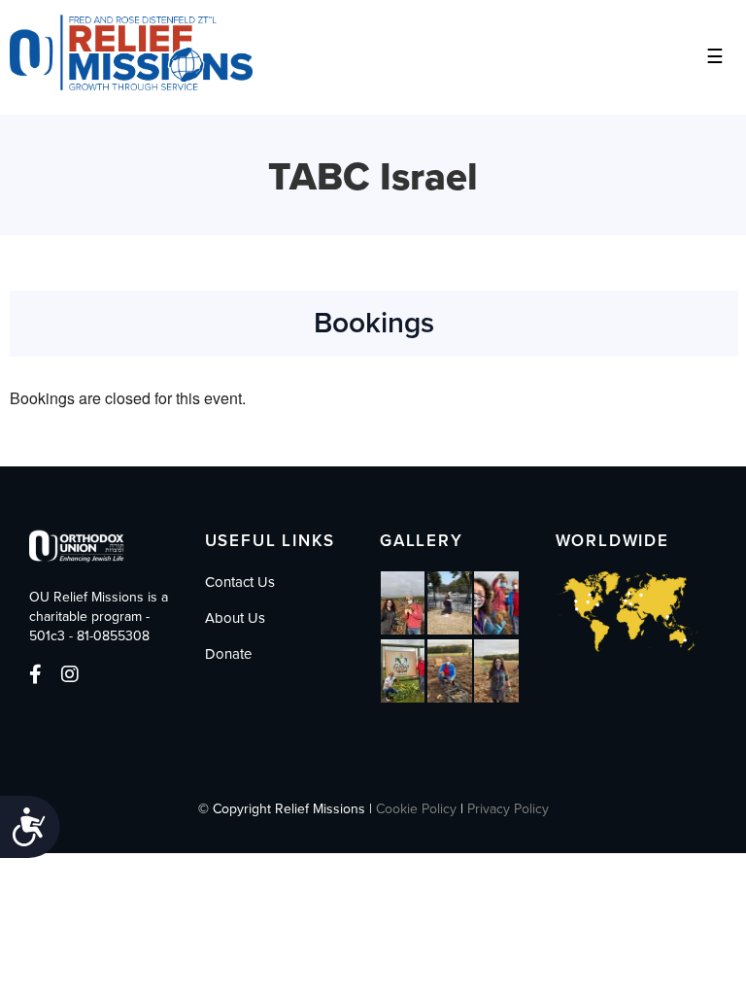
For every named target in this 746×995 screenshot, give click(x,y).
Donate (228, 654)
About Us (235, 618)
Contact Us (240, 582)
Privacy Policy (508, 809)
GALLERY (421, 541)
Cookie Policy (416, 809)
